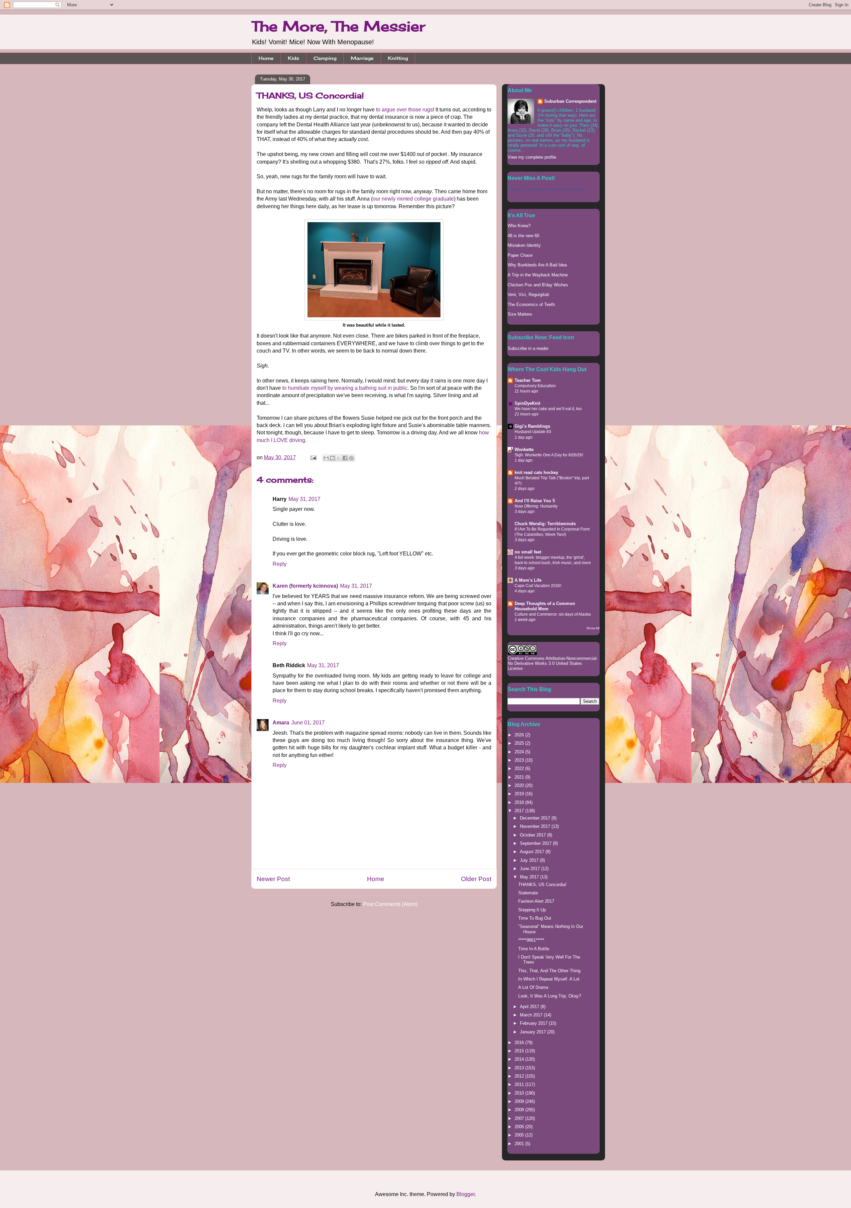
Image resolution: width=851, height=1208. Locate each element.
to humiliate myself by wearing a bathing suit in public (345, 388)
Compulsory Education (535, 385)
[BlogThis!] (332, 458)
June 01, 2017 (308, 722)
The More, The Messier (338, 26)
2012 (520, 1076)
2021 (520, 777)
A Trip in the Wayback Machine (538, 274)
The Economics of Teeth (531, 304)
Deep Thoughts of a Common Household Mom (545, 606)
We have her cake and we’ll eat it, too (548, 408)
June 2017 (530, 868)
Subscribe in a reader (528, 348)
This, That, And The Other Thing (549, 970)
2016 (520, 1042)
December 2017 (535, 818)
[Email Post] (313, 457)
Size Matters (520, 314)
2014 (520, 1059)
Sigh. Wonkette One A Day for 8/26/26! (549, 455)
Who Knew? (519, 225)
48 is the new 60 (523, 235)
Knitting (398, 58)
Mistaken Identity (524, 245)
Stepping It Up (532, 909)
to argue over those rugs (404, 109)
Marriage (362, 58)
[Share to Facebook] (345, 458)
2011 (520, 1084)
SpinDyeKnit (527, 403)
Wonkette (524, 449)
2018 (520, 802)
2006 (520, 1126)
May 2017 (530, 876)
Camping (324, 58)
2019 (520, 793)
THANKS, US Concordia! (542, 884)
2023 (520, 760)
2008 (520, 1109)
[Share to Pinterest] (351, 458)
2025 (520, 743)
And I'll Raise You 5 (535, 500)
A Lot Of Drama (533, 987)
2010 (520, 1093)
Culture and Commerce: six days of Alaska (553, 614)
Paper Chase (520, 255)
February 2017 (534, 1023)
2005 (520, 1134)
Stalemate (528, 892)
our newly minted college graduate (413, 199)
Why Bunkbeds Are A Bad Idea (537, 264)
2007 (520, 1118)
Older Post (476, 878)
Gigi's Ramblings (532, 426)
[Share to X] (338, 458)
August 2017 (533, 851)
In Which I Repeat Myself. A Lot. (549, 979)
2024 (520, 751)
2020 (520, 785)
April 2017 (530, 1006)
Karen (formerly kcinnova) (305, 586)
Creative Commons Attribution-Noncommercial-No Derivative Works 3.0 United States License (553, 663)
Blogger (465, 1194)
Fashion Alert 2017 (536, 901)
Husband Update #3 (533, 431)
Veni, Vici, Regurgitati (528, 294)
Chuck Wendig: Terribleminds (545, 523)
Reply (280, 564)
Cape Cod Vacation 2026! (538, 585)
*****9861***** (531, 940)
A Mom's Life (528, 580)
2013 (520, 1067)
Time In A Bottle (533, 948)
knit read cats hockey (536, 472)
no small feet (528, 551)
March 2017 (532, 1014)
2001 (520, 1143)
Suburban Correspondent (570, 101)
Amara (281, 722)
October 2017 (533, 834)
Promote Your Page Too (567, 189)
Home (266, 58)
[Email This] (326, 458)
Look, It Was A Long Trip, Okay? (549, 995)
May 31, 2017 (304, 499)
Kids (293, 58)
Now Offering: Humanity (536, 506)
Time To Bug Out (534, 918)
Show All (592, 628)
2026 (520, 734)
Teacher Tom (528, 380)
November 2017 (535, 826)
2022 (520, 768)
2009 (520, 1101)
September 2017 (536, 843)
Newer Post (273, 878)
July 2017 (530, 860)
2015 (520, 1050)
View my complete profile (532, 157)
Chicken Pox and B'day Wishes (538, 284)
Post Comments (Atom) (390, 904)
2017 (520, 810)
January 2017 (533, 1031)
